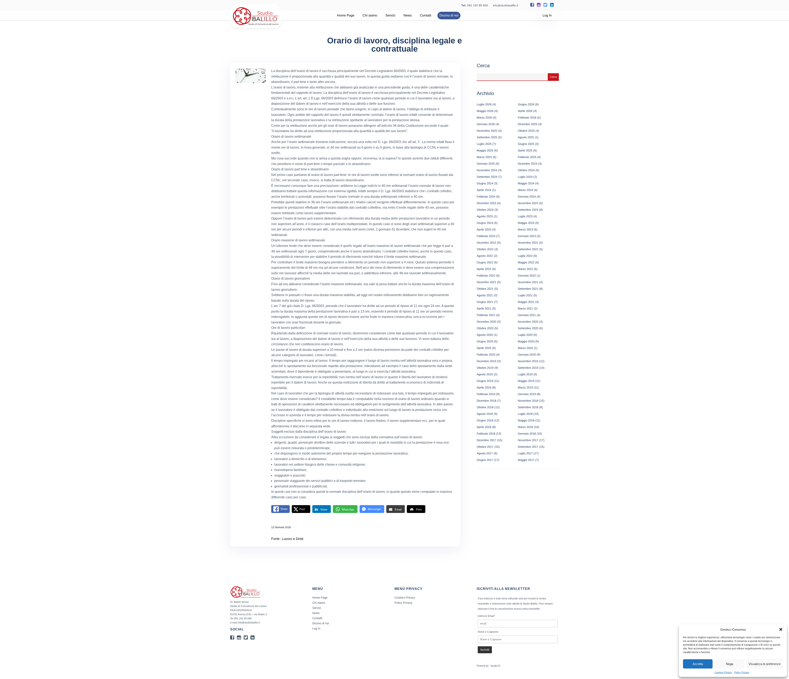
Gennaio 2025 (486, 163)
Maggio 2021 (526, 301)
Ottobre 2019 (485, 367)
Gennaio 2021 (527, 315)
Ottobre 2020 (485, 328)
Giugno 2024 (485, 183)
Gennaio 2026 (486, 124)
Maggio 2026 (485, 111)
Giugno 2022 (485, 262)
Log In (547, 15)
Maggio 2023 (526, 222)
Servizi (390, 15)
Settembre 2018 (528, 407)
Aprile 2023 (484, 229)
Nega (729, 664)
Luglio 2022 (525, 255)
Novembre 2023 (528, 203)
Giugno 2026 (526, 104)
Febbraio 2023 (486, 236)
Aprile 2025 (525, 150)
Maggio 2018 (526, 420)
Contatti (425, 15)
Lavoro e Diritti (292, 539)
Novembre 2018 (528, 400)
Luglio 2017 (525, 453)
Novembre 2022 (528, 242)
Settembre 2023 (528, 209)
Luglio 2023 (525, 216)
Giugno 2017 (485, 460)
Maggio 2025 (485, 150)
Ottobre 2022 (485, 249)
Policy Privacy (742, 672)
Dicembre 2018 (486, 400)
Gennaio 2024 (527, 196)
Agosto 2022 (485, 255)
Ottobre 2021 (485, 288)
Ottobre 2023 (485, 209)
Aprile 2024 (484, 190)
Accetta (698, 664)
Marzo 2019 (525, 387)
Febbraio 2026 (527, 117)
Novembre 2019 (528, 361)
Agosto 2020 (485, 334)
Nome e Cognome (488, 631)
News (408, 15)
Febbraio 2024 (486, 196)
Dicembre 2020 (486, 321)
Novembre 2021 (528, 282)
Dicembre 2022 (486, 242)
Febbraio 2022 (486, 275)
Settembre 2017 (528, 446)
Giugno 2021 (485, 301)
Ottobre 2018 (485, 407)
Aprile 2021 (484, 308)
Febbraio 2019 (486, 394)
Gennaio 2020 (527, 354)
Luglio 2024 (525, 176)
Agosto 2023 (485, 216)
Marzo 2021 (525, 308)
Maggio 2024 (526, 183)
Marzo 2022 (525, 269)
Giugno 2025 (526, 143)
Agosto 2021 (485, 295)
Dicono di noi (449, 15)
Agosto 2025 (526, 137)
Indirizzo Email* (486, 616)
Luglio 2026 (484, 104)
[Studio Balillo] (255, 26)
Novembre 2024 (487, 170)
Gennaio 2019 (527, 394)
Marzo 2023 (525, 229)
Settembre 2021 (528, 288)
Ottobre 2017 (485, 446)
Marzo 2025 (484, 157)
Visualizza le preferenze (765, 664)
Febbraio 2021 (486, 315)
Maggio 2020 (526, 341)
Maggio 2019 (526, 381)
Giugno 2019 (485, 381)
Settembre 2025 (487, 137)
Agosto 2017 (485, 453)
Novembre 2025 (487, 130)
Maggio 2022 (526, 262)
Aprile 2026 (525, 111)
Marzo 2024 (525, 190)
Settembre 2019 (528, 367)
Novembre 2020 (528, 321)
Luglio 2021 (525, 295)
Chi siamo (370, 15)
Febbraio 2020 (486, 354)
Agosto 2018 (485, 413)
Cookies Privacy (723, 672)
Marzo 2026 (484, 117)
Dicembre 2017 (486, 440)
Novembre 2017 (528, 440)
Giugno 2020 (485, 341)
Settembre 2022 (528, 249)
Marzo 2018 (525, 427)
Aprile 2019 (484, 387)
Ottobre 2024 (526, 170)
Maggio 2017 (526, 460)
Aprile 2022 (484, 269)
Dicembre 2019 (486, 361)
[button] (781, 629)
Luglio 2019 (525, 374)
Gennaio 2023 (527, 236)
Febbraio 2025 (527, 157)
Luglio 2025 (484, 143)
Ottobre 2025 (526, 130)
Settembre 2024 (487, 176)
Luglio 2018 (525, 413)
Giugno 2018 (485, 420)
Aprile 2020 (484, 348)
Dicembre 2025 (527, 124)
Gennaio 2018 (527, 433)
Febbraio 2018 (486, 433)
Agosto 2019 (485, 374)
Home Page (345, 15)
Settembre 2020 (528, 328)
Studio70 (495, 665)
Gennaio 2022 (527, 275)
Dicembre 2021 (486, 282)
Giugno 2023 (485, 222)
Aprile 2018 (484, 427)
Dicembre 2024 (527, 163)
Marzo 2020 (525, 348)
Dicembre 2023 (486, 203)
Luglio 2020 (525, 334)
